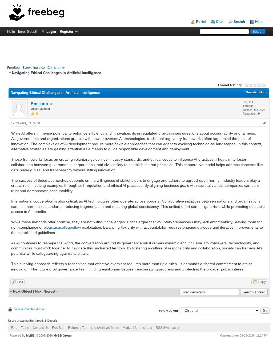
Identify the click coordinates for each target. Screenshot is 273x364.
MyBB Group (63, 335)
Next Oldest (22, 291)
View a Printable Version (29, 309)
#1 (265, 123)
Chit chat (53, 68)
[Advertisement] (136, 48)
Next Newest (45, 291)
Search (239, 22)
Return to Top (77, 328)
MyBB (30, 335)
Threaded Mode (256, 92)
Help (259, 22)
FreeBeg (13, 68)
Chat (219, 22)
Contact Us (41, 328)
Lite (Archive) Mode (105, 328)
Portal (201, 22)
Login (51, 32)
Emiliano (39, 104)
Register (66, 32)
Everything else (33, 68)
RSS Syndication (168, 328)
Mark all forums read (137, 328)
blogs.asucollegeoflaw (62, 227)
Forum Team (20, 328)
